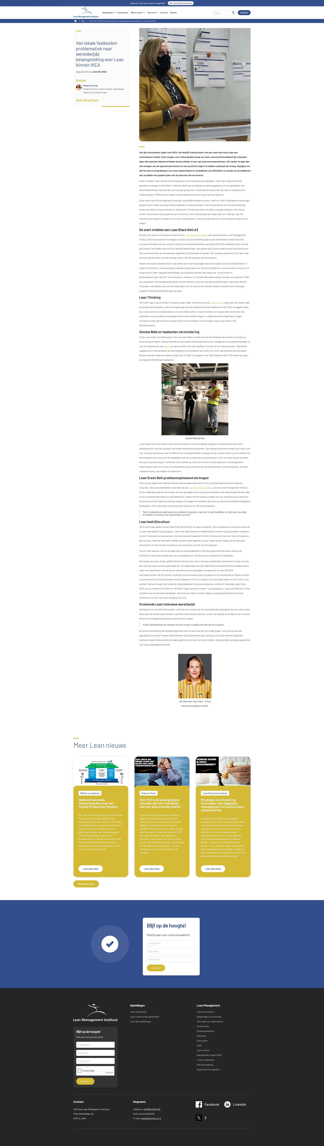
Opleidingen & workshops (209, 1016)
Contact (244, 12)
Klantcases (202, 1040)
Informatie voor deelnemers (210, 1021)
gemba (167, 346)
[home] (85, 13)
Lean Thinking (217, 302)
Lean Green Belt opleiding (200, 487)
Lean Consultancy (205, 1012)
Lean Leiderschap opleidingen (144, 1016)
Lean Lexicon (203, 1050)
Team (199, 1045)
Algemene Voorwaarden (208, 1069)
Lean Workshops (138, 1012)
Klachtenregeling (205, 1064)
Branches (201, 1036)
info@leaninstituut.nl (151, 1118)
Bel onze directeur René (180, 3)
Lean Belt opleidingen (140, 1021)
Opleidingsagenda (205, 1031)
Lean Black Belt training (196, 235)
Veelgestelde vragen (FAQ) (209, 1055)
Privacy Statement (205, 1060)
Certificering (203, 1026)
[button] (108, 12)
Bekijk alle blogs (86, 884)
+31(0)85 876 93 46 (151, 1109)
